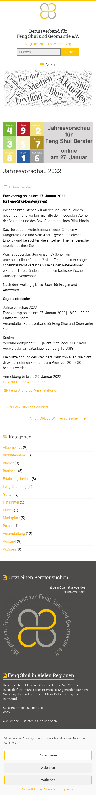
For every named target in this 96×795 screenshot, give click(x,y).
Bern (14, 707)
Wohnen (9, 549)
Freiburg (38, 694)
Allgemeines (12, 447)
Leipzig (58, 690)
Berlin (7, 685)
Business (10, 471)
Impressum (68, 789)
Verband (9, 541)
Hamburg (18, 685)
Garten (8, 494)
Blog (68, 44)
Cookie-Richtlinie (31, 789)
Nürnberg (9, 694)
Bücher (8, 463)
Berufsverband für (48, 31)
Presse (8, 526)
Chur (21, 707)
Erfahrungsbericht (17, 479)
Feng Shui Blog (21, 390)
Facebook (55, 44)
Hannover (83, 690)
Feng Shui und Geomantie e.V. (48, 36)
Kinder (8, 510)
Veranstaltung (45, 390)
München (31, 685)
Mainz (49, 694)
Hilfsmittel (11, 502)
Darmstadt (10, 699)
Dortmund (26, 690)
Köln (42, 685)
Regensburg (76, 694)
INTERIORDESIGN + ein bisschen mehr (61, 418)
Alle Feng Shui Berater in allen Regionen (30, 721)
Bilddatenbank (14, 455)
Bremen (47, 690)
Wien (6, 712)
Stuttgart (74, 685)
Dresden (69, 690)
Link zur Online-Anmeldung (24, 382)
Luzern (30, 707)
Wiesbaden (24, 694)
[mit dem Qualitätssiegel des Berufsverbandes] (48, 596)
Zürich (40, 707)
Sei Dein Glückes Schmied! (26, 407)
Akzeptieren (48, 755)
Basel (6, 707)
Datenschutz (51, 789)
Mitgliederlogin (35, 44)
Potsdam (60, 694)
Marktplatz (11, 518)
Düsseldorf (10, 690)
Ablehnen (48, 768)
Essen (37, 690)
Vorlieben (48, 780)
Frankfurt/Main (56, 685)
